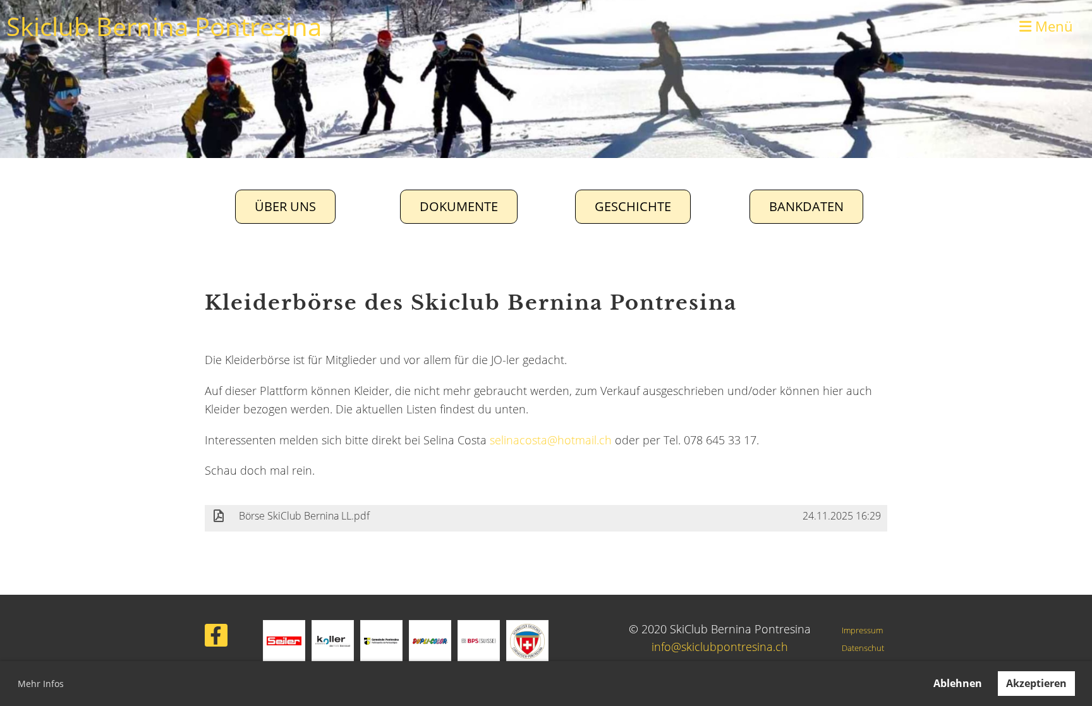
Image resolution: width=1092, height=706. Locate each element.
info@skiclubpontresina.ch (720, 646)
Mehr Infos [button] (41, 684)
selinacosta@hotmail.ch (551, 439)
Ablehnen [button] (957, 683)
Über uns (285, 206)
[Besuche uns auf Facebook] (216, 638)
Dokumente (459, 206)
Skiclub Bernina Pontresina (164, 26)
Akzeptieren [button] (1036, 683)
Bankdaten (806, 206)
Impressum (862, 630)
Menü (1052, 25)
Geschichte (633, 206)
